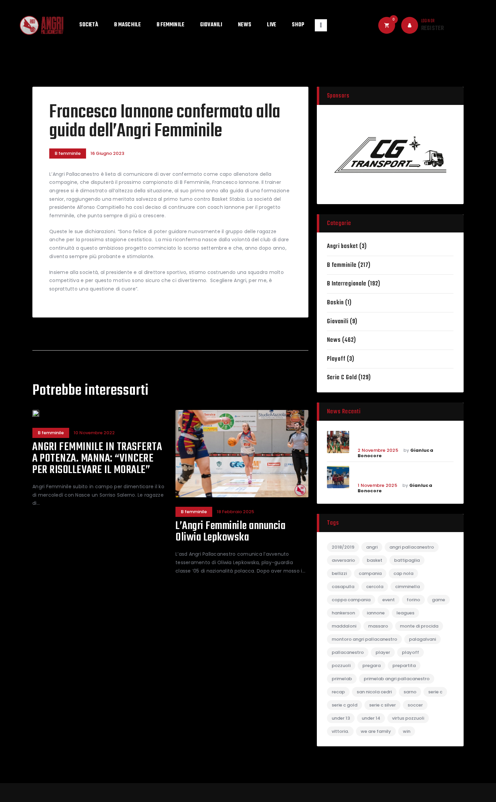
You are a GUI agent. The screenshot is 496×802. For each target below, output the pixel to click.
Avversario (343, 560)
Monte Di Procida (419, 626)
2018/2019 (343, 547)
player (383, 652)
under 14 (371, 718)
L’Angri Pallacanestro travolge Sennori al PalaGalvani (403, 438)
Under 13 (341, 718)
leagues (405, 613)
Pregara (371, 665)
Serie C (435, 692)
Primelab (342, 678)
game (438, 600)
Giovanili (338, 322)
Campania (370, 573)
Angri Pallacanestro (411, 547)
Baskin (335, 303)
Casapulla (343, 586)
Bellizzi (339, 573)
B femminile (68, 153)
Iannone (376, 613)
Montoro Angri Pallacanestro (364, 639)
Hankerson (343, 613)
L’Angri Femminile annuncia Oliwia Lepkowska (230, 532)
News (334, 340)
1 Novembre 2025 (377, 485)
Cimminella (407, 586)
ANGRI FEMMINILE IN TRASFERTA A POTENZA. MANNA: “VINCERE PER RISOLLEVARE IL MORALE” (97, 459)
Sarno (410, 692)
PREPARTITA (404, 665)
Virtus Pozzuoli (408, 718)
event (388, 600)
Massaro (378, 626)
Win (406, 731)
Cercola (374, 586)
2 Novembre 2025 (378, 450)
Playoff (336, 359)
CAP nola (403, 573)
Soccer (415, 705)
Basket (374, 560)
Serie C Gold (342, 378)
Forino (413, 600)
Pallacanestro (348, 652)
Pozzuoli (341, 665)
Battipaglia (407, 560)
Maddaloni (344, 626)
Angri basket (342, 246)
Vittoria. (340, 731)
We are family (376, 731)
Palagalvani (422, 639)
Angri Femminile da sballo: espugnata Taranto (397, 473)
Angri (372, 547)
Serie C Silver (382, 705)
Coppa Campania (351, 600)
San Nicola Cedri (374, 692)
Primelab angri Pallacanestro (397, 678)
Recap (338, 692)
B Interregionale (346, 284)
